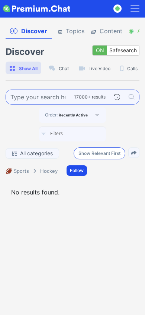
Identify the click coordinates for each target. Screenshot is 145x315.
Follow (77, 170)
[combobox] (72, 134)
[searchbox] (83, 133)
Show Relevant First (99, 153)
